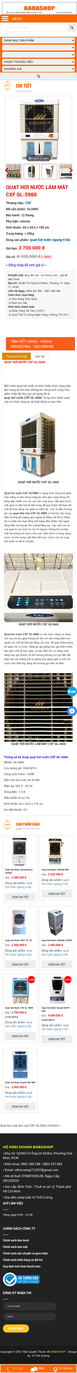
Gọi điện (17, 1368)
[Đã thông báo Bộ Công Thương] (21, 1278)
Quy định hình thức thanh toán (21, 1266)
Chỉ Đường (65, 1368)
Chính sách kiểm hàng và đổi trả (23, 1259)
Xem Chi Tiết (20, 897)
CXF (28, 203)
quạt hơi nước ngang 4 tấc (50, 240)
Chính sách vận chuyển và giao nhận (25, 1253)
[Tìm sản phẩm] (72, 27)
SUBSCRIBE (15, 1328)
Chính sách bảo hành (16, 1240)
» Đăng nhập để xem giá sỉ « (26, 265)
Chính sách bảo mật (15, 1246)
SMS (41, 1368)
